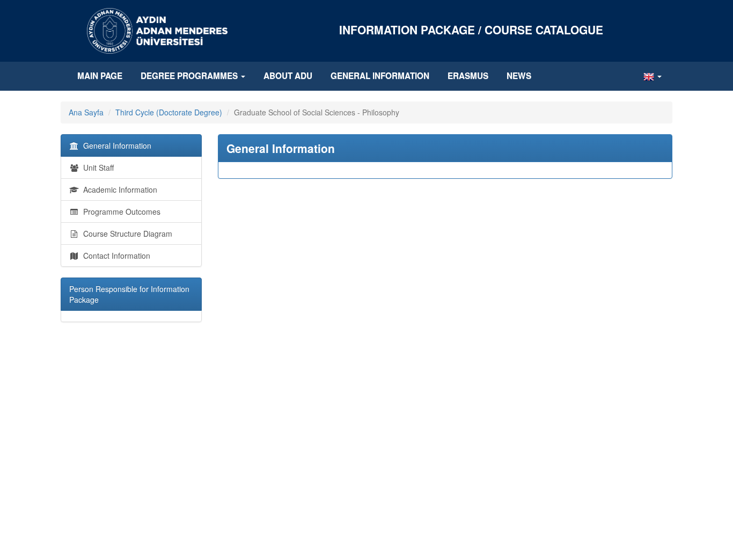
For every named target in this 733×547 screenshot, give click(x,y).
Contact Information (114, 255)
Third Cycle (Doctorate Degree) (168, 112)
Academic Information (118, 189)
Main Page (99, 76)
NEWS (519, 76)
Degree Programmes (190, 76)
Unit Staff (96, 167)
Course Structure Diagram (125, 233)
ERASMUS (468, 76)
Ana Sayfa (86, 112)
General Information (380, 76)
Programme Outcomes (119, 211)
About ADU (287, 76)
